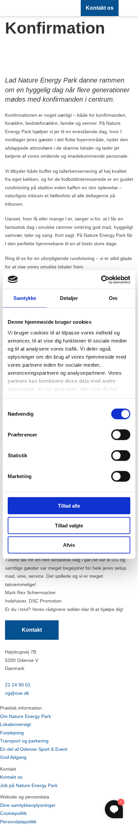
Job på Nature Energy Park (29, 785)
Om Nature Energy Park (25, 716)
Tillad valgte (69, 525)
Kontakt (32, 630)
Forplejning (12, 732)
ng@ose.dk (17, 693)
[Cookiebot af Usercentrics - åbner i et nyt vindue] (101, 279)
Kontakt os (100, 8)
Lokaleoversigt (15, 724)
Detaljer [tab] (69, 298)
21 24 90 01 (17, 684)
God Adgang (13, 757)
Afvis (69, 545)
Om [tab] (113, 298)
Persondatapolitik (18, 821)
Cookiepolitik (13, 813)
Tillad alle (69, 506)
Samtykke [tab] (25, 298)
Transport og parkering (24, 740)
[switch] (120, 434)
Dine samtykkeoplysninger (28, 805)
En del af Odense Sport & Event (33, 749)
